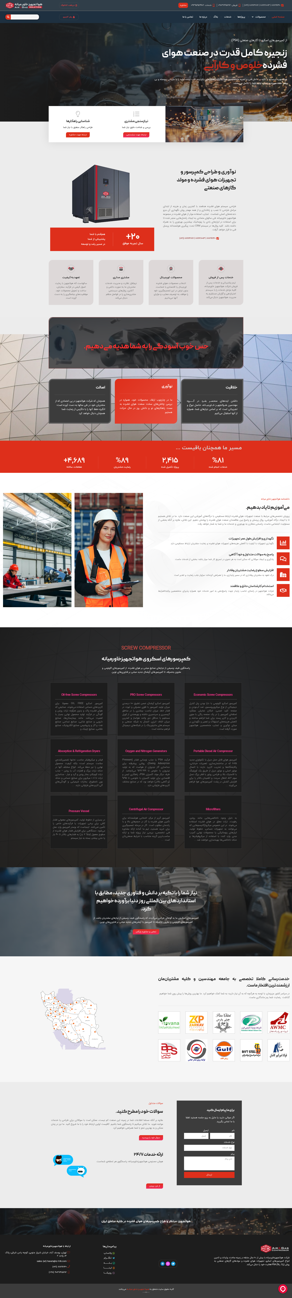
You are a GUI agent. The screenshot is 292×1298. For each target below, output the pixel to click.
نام (233, 1130)
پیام (233, 1154)
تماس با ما (187, 17)
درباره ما (203, 17)
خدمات (227, 17)
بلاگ (215, 17)
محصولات (260, 17)
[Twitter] (173, 1264)
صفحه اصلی (278, 17)
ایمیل (206, 1130)
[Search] (8, 16)
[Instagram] (168, 1264)
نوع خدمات (229, 1142)
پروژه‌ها (241, 17)
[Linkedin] (162, 1264)
